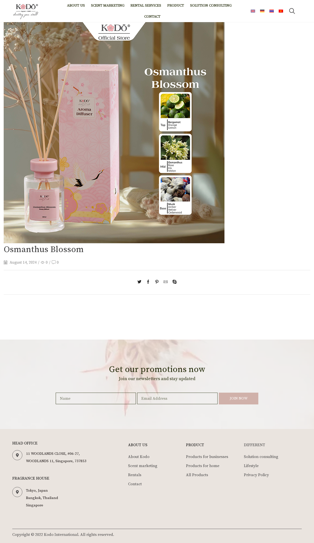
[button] (292, 11)
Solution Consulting (211, 5)
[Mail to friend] (165, 282)
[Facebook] (148, 282)
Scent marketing (107, 5)
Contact (152, 16)
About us (76, 5)
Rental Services (146, 5)
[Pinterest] (157, 282)
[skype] (173, 282)
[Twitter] (140, 282)
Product (175, 5)
